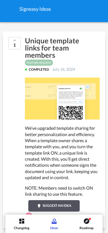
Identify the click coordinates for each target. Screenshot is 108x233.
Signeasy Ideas (35, 9)
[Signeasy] (10, 8)
